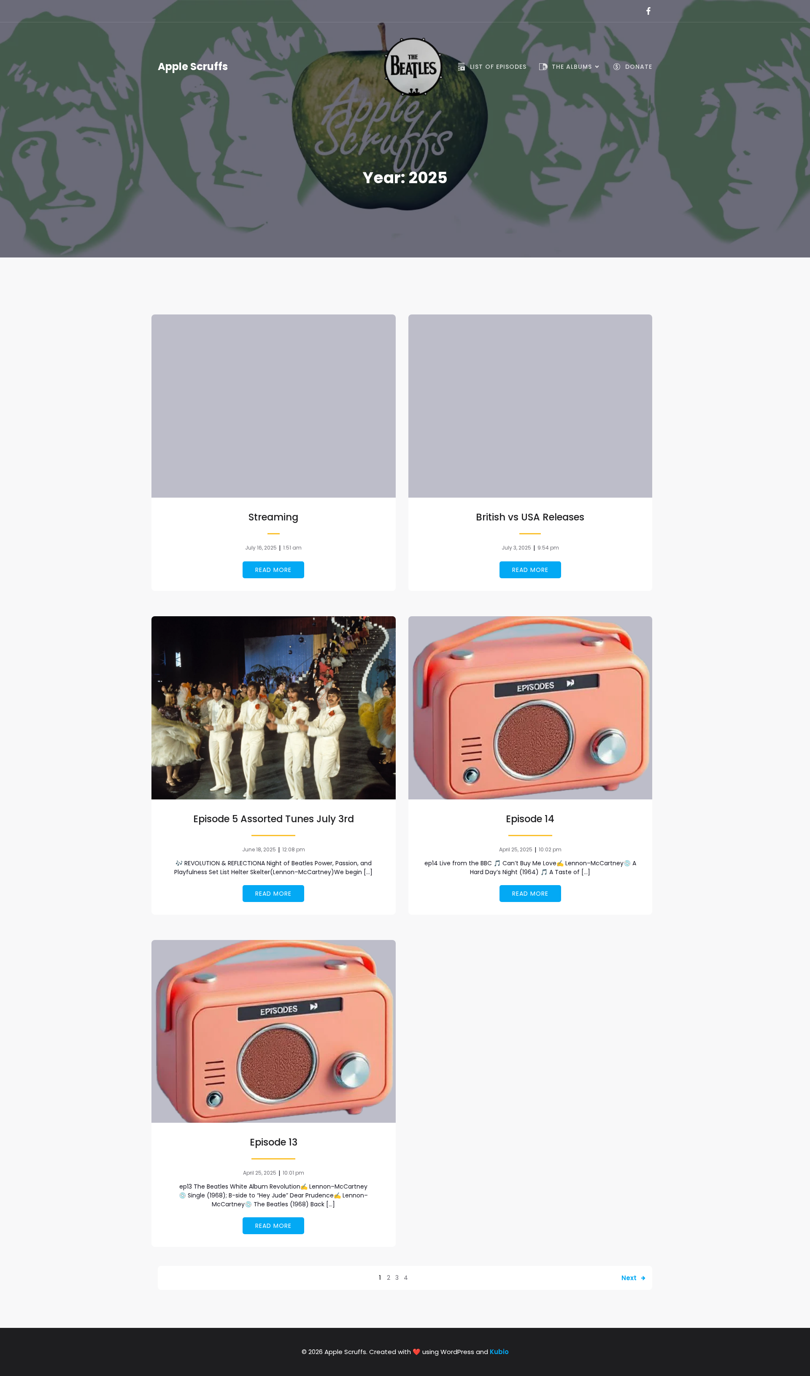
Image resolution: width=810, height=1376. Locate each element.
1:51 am (292, 547)
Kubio (499, 1351)
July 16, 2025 (261, 547)
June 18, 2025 (259, 849)
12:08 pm (293, 849)
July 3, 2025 (516, 547)
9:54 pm (548, 547)
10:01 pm (293, 1172)
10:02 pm (550, 849)
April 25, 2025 (515, 849)
